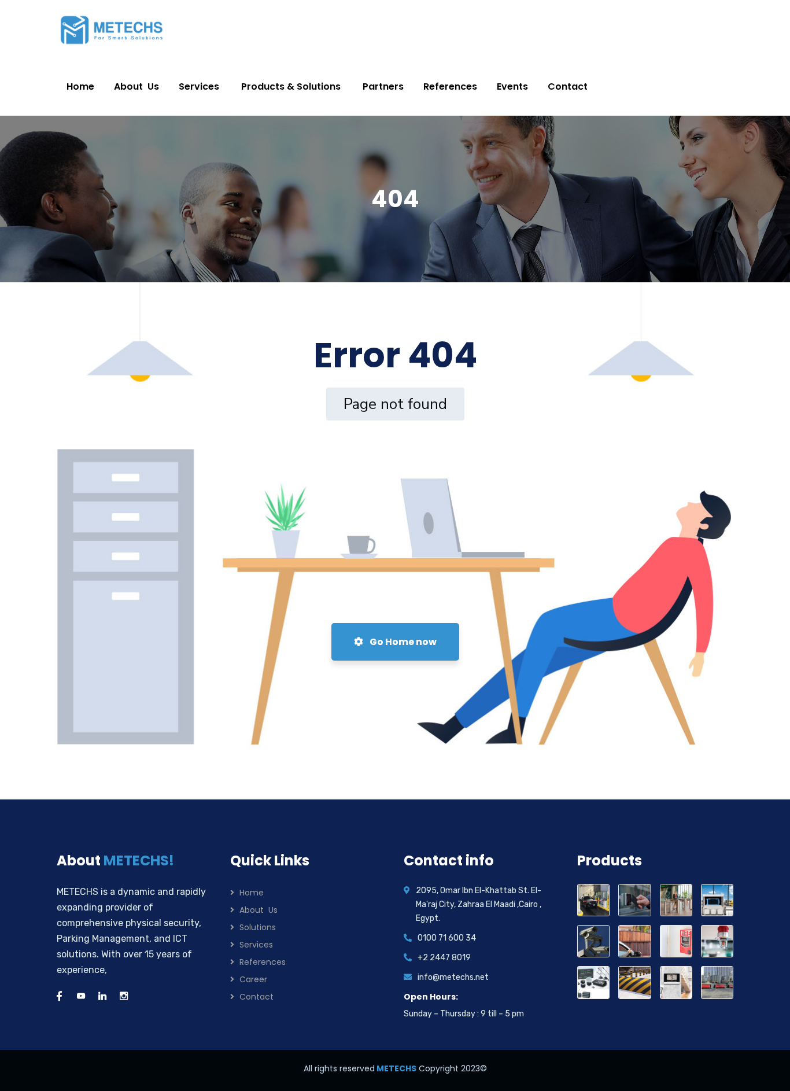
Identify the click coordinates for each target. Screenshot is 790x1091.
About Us (258, 910)
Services (256, 944)
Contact (256, 996)
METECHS (395, 1068)
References (262, 962)
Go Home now (402, 641)
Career (253, 979)
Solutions (257, 927)
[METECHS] (112, 29)
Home (251, 892)
